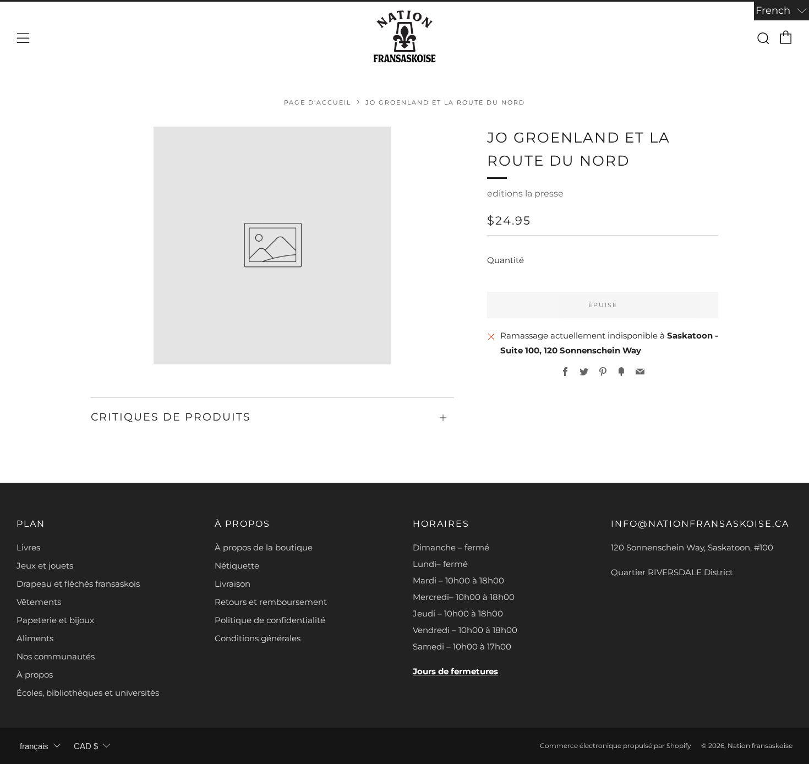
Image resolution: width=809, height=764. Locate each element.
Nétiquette (237, 565)
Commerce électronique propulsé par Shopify (615, 745)
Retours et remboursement (271, 602)
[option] (272, 245)
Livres (28, 547)
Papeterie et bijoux (55, 620)
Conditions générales (257, 638)
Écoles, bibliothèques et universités (88, 692)
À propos (35, 674)
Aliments (35, 638)
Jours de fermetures (455, 671)
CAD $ (86, 746)
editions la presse (525, 193)
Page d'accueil (317, 102)
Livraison (232, 584)
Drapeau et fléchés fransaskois (78, 584)
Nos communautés (56, 656)
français (34, 746)
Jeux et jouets (45, 565)
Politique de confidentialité (270, 620)
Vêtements (39, 602)
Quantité (505, 260)
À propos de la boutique (264, 547)
